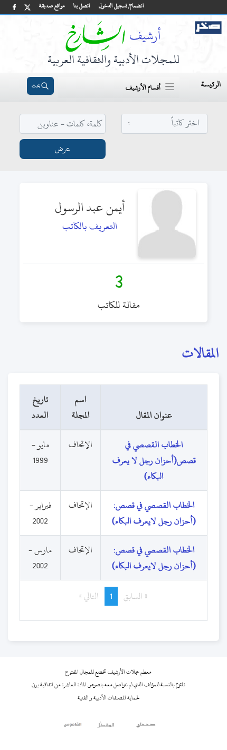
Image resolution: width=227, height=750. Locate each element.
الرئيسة (211, 84)
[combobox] (165, 123)
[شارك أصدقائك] (14, 7)
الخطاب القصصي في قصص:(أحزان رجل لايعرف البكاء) (154, 513)
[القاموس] (73, 727)
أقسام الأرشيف (143, 87)
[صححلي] (146, 727)
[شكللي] (105, 727)
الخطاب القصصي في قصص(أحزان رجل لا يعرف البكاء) (154, 460)
